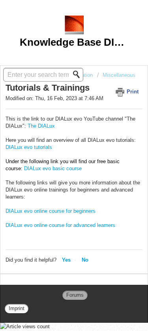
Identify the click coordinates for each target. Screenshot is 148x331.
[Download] (59, 158)
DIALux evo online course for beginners (51, 211)
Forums (75, 295)
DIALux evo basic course (53, 168)
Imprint (16, 308)
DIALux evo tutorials (29, 147)
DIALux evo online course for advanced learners (60, 225)
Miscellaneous (119, 75)
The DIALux (41, 126)
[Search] (78, 74)
